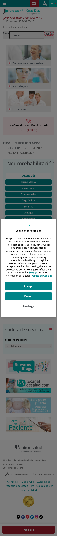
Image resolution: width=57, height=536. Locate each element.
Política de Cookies (41, 275)
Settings (28, 306)
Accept (28, 286)
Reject (28, 296)
